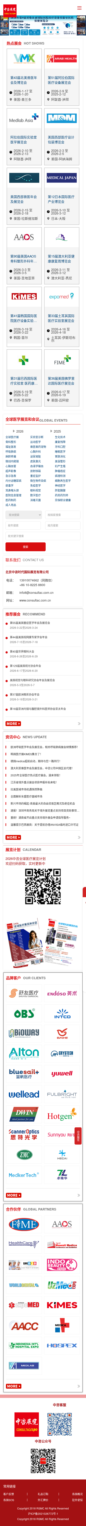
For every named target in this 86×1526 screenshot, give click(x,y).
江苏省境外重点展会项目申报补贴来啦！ (34, 782)
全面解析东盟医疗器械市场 (26, 796)
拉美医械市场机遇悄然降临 (26, 789)
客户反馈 (8, 1494)
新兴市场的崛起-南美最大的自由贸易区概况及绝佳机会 (43, 803)
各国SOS (8, 1500)
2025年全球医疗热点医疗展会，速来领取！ (36, 775)
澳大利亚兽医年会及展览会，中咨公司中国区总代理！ (42, 768)
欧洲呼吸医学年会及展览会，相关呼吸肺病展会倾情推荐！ (45, 747)
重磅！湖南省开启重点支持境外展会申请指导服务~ (40, 817)
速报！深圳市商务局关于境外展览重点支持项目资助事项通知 (45, 812)
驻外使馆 (77, 1500)
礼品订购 (43, 1494)
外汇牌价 (43, 1500)
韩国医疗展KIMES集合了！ (27, 754)
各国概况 (77, 1494)
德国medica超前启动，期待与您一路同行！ (36, 761)
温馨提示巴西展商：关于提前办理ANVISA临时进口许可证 (45, 824)
